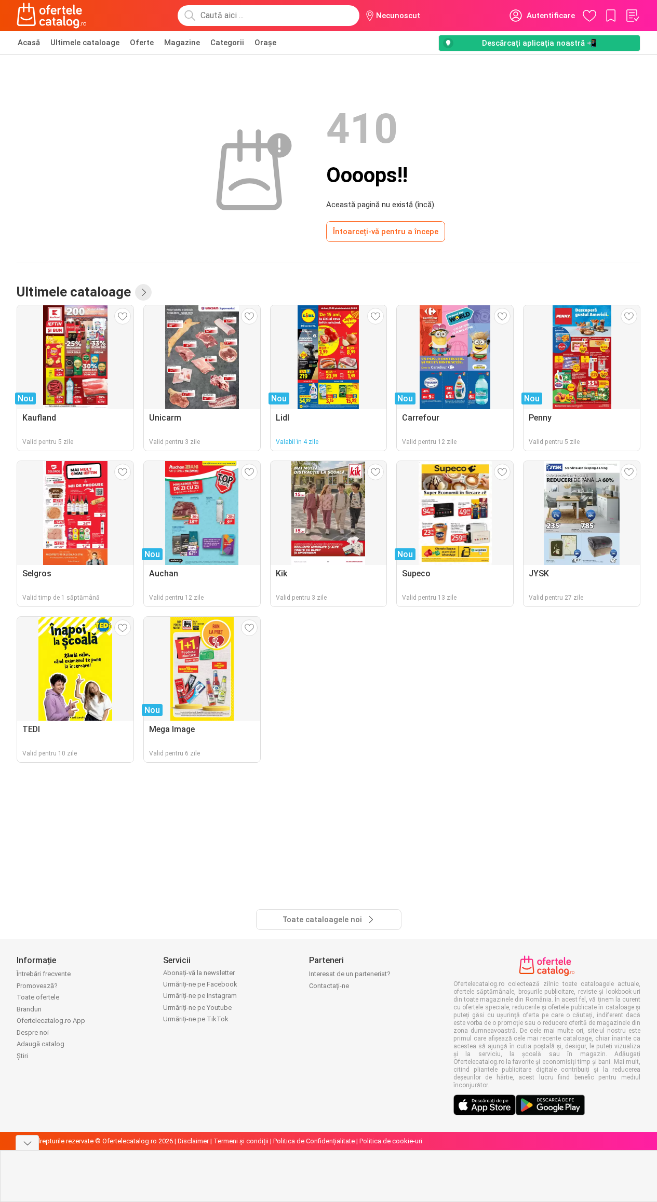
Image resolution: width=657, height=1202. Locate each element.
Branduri (29, 1009)
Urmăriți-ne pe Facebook (200, 984)
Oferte (142, 42)
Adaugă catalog (40, 1044)
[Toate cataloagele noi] (143, 292)
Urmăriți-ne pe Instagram (200, 996)
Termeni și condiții (241, 1141)
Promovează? (37, 986)
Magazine (182, 42)
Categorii (227, 42)
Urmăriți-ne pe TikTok (196, 1019)
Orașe (265, 42)
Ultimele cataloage (84, 42)
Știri (22, 1056)
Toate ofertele (38, 997)
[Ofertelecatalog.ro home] (52, 16)
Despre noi (33, 1032)
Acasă (29, 42)
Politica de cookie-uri (390, 1141)
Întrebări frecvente (44, 974)
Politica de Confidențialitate (314, 1141)
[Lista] (632, 15)
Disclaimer (193, 1141)
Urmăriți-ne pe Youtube (197, 1007)
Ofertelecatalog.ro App (51, 1020)
